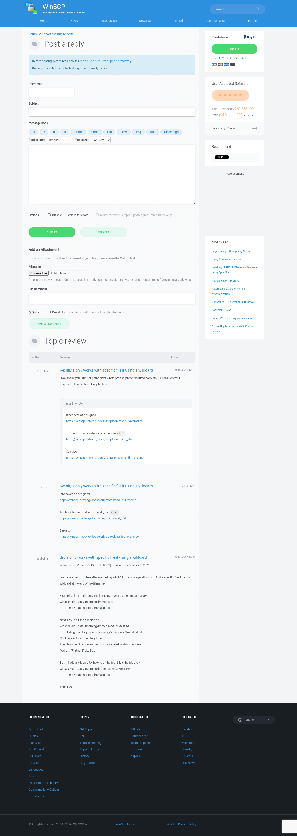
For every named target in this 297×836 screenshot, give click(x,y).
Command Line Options (44, 789)
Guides (33, 736)
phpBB (135, 756)
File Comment (38, 289)
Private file (89, 312)
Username (35, 84)
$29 (221, 58)
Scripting (34, 776)
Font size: (81, 140)
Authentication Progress (225, 280)
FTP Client (35, 743)
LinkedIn (187, 756)
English (250, 719)
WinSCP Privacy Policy (181, 824)
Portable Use (37, 796)
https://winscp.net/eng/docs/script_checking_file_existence (105, 458)
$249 (244, 58)
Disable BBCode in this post (70, 215)
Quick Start (36, 729)
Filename (35, 267)
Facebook (188, 729)
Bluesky (187, 749)
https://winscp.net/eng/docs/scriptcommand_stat (99, 439)
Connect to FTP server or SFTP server (233, 302)
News (74, 21)
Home (44, 21)
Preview (103, 232)
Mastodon (188, 743)
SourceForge (139, 736)
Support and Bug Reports (56, 34)
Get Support (87, 729)
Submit (52, 232)
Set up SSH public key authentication (232, 318)
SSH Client (35, 756)
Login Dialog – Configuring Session (232, 251)
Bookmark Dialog (221, 310)
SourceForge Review (223, 128)
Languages (36, 769)
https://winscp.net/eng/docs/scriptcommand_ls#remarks (104, 421)
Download (145, 21)
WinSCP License (126, 824)
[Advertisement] (234, 203)
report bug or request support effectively (104, 61)
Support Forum (90, 749)
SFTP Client (36, 749)
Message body (38, 123)
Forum (252, 21)
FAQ (82, 736)
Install (179, 21)
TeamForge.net (141, 743)
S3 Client (34, 763)
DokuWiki (137, 749)
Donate (235, 49)
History (84, 756)
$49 (229, 58)
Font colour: (37, 140)
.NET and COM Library (43, 783)
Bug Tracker (88, 763)
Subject (33, 103)
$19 (214, 58)
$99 (236, 58)
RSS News (188, 763)
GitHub (135, 729)
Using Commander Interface (227, 259)
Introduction (108, 21)
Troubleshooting (91, 743)
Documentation (215, 21)
